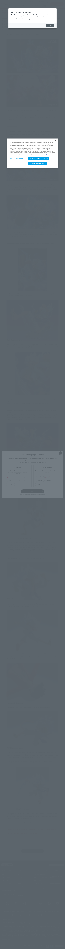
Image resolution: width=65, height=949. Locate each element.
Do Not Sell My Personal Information (15, 159)
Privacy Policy (46, 154)
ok (48, 25)
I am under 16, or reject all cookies (37, 158)
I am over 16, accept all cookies (36, 163)
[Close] (55, 140)
